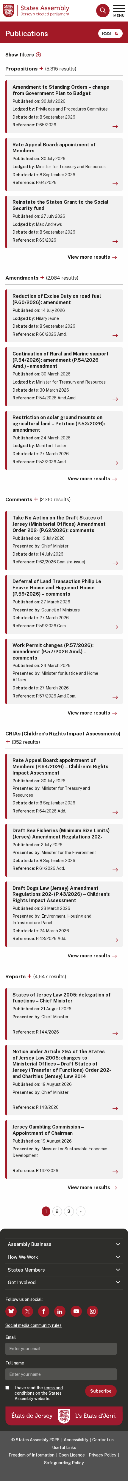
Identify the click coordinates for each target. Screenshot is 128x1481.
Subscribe (100, 1391)
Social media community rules (33, 1325)
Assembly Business (29, 1244)
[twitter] (27, 1311)
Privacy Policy (102, 1455)
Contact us (103, 1439)
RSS (106, 33)
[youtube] (76, 1311)
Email (10, 1337)
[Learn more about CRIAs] (8, 742)
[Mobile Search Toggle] (103, 10)
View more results (89, 257)
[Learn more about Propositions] (42, 68)
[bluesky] (11, 1311)
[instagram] (92, 1311)
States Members (26, 1270)
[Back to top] (121, 1474)
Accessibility (76, 1439)
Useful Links (64, 1447)
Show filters (19, 55)
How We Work (23, 1257)
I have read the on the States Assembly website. (39, 1393)
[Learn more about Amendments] (43, 278)
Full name (14, 1363)
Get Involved (22, 1282)
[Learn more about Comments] (36, 499)
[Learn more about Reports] (30, 976)
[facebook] (43, 1311)
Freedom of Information (31, 1455)
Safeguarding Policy (64, 1462)
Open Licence (72, 1455)
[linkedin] (59, 1311)
